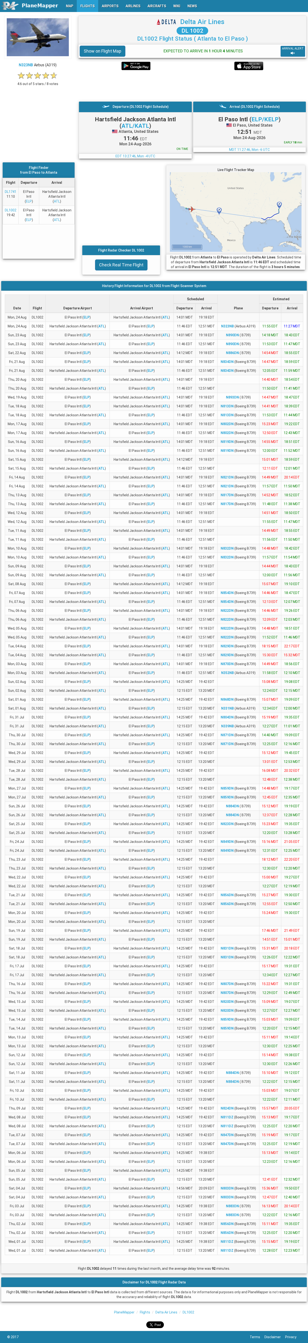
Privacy (293, 1337)
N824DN (227, 1108)
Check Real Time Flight (121, 264)
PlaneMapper (124, 1312)
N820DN (227, 1002)
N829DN (227, 646)
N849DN (227, 842)
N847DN (227, 1135)
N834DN (227, 362)
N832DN (227, 548)
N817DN (227, 495)
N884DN (232, 806)
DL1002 (10, 210)
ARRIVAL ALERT (293, 48)
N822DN (227, 611)
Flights (145, 1312)
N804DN (227, 717)
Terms (257, 1337)
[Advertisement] (192, 86)
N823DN (227, 824)
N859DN (227, 788)
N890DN (232, 335)
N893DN (232, 397)
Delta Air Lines (202, 22)
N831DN (227, 948)
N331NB (227, 708)
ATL (57, 201)
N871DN (227, 735)
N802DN (227, 424)
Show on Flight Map (102, 51)
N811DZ (227, 1117)
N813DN (227, 406)
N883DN (232, 1206)
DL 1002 (192, 30)
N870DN (227, 664)
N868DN (227, 699)
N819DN (227, 442)
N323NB (26, 65)
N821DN (227, 477)
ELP (29, 201)
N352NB (227, 673)
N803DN (227, 1188)
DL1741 (10, 192)
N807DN (227, 984)
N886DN (232, 353)
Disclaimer (274, 1337)
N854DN (227, 593)
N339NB (227, 726)
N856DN (227, 895)
